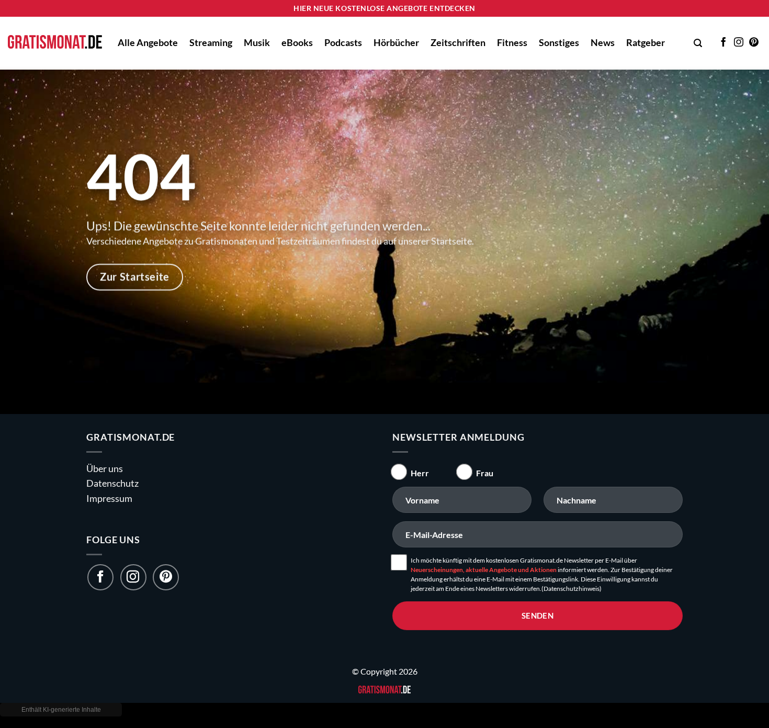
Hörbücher (396, 42)
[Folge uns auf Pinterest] (166, 577)
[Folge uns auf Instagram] (133, 577)
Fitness (512, 42)
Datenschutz (112, 483)
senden (538, 615)
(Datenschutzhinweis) (571, 588)
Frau (484, 473)
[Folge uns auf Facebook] (100, 577)
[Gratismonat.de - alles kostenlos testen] (55, 43)
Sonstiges (559, 42)
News (603, 42)
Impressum (109, 498)
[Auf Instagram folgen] (738, 43)
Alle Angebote (148, 42)
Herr (420, 473)
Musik (257, 42)
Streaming (210, 42)
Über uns (104, 468)
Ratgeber (645, 42)
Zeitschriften (458, 42)
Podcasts (343, 42)
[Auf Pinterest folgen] (754, 43)
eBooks (297, 42)
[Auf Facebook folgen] (723, 43)
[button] (698, 43)
